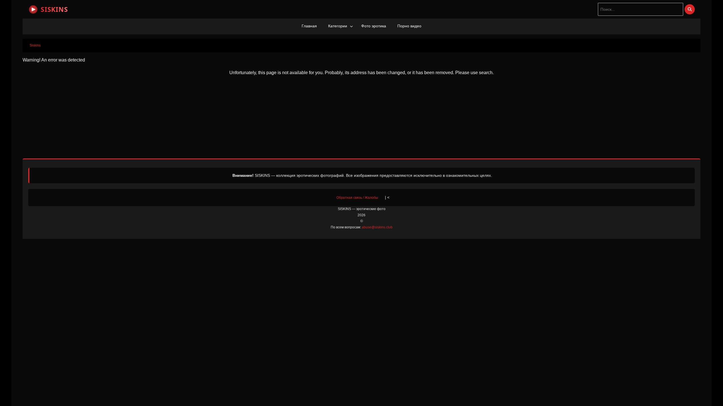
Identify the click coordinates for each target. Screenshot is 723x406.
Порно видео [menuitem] (409, 26)
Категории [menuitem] (337, 26)
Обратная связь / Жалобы (357, 198)
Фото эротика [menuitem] (373, 26)
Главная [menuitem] (309, 26)
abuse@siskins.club (377, 227)
